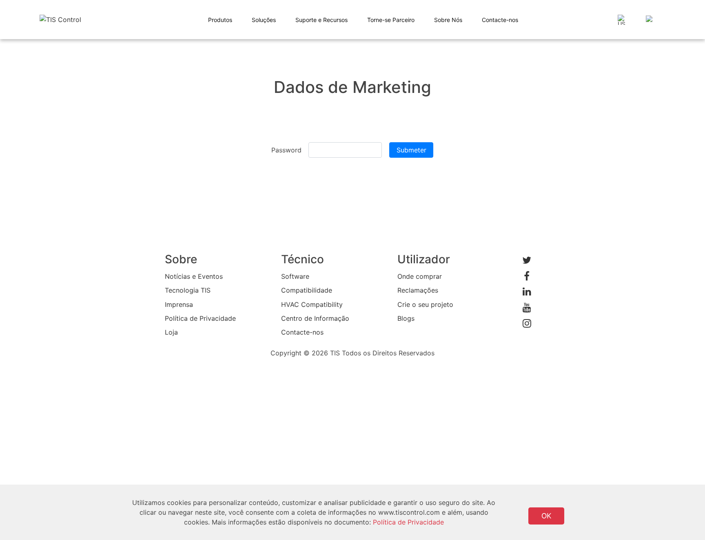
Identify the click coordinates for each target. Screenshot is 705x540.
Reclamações (417, 290)
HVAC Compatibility (312, 304)
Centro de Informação (315, 318)
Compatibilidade (306, 290)
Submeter (411, 150)
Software (295, 276)
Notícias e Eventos (194, 276)
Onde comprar (419, 276)
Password (286, 150)
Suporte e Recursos (321, 19)
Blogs (406, 318)
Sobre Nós (448, 19)
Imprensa (179, 304)
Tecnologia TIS (188, 290)
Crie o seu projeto (425, 304)
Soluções (264, 19)
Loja (171, 332)
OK (546, 515)
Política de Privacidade (200, 318)
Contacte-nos (500, 19)
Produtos (220, 19)
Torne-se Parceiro (391, 19)
